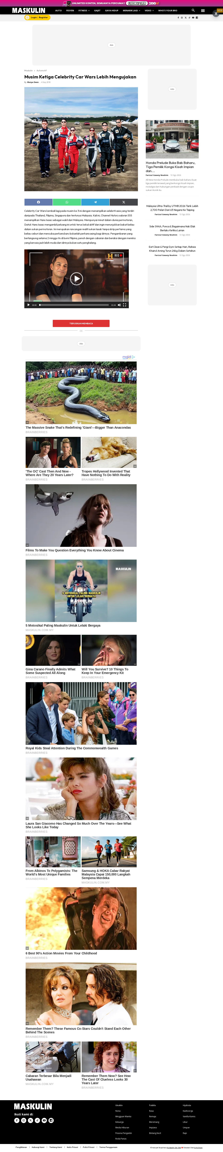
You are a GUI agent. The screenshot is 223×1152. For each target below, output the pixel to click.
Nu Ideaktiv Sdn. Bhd (174, 1148)
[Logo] (28, 10)
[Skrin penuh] (124, 305)
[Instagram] (182, 18)
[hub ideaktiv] (203, 9)
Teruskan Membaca (81, 323)
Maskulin (28, 70)
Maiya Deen (33, 82)
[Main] (28, 305)
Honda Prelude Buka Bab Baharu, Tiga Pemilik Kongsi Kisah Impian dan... (170, 166)
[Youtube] (193, 18)
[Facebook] (178, 18)
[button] (193, 10)
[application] (76, 278)
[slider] (74, 305)
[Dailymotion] (197, 18)
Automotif (42, 70)
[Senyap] (119, 305)
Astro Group (198, 1148)
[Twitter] (186, 18)
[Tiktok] (189, 18)
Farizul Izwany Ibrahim (157, 175)
